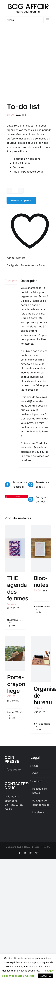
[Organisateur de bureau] (41, 659)
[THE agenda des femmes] (15, 548)
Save (18, 496)
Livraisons (38, 812)
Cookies (37, 781)
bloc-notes (27, 368)
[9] (28, 59)
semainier (39, 359)
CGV (35, 773)
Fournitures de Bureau (34, 265)
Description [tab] (11, 280)
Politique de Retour (39, 791)
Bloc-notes (41, 581)
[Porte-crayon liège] (15, 653)
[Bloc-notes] (41, 548)
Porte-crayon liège (16, 684)
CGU (35, 765)
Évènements (14, 770)
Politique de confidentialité (40, 802)
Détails (19, 620)
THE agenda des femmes (17, 588)
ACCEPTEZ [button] (45, 976)
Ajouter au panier (21, 200)
